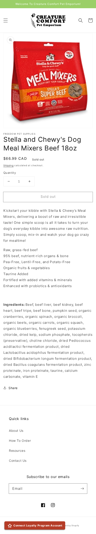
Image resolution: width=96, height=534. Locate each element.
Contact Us (18, 460)
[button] (5, 20)
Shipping (8, 165)
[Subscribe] (82, 488)
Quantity (9, 172)
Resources (17, 450)
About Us (16, 430)
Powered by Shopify (69, 525)
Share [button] (13, 388)
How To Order (20, 440)
